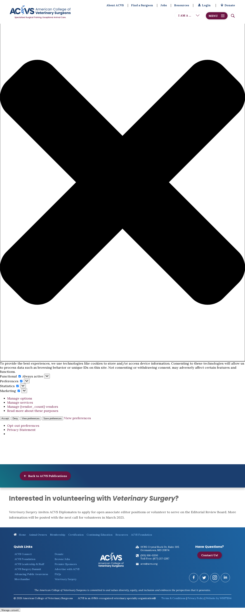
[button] (122, 182)
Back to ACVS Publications (47, 476)
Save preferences (52, 418)
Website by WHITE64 (218, 598)
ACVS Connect (23, 554)
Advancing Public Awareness (31, 574)
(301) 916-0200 (149, 555)
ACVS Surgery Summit (28, 569)
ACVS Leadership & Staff (29, 564)
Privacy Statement (21, 430)
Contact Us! (209, 555)
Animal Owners (38, 534)
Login (206, 5)
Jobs (163, 5)
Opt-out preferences (23, 426)
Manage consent (10, 610)
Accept (5, 418)
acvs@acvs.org (149, 563)
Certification (76, 534)
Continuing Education (99, 534)
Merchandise (22, 579)
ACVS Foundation (141, 534)
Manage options (19, 398)
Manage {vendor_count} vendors (32, 407)
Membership (57, 534)
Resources (181, 5)
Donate (230, 5)
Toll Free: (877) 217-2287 (154, 558)
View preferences (31, 418)
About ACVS (115, 5)
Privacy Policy (195, 598)
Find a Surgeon (142, 5)
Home (22, 534)
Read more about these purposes (32, 411)
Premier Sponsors (66, 564)
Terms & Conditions (173, 598)
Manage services (20, 402)
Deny (15, 418)
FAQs (58, 574)
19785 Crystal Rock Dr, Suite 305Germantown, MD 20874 (159, 548)
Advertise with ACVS (67, 569)
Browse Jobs (62, 559)
